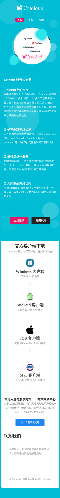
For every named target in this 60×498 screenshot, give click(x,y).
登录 (41, 19)
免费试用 (41, 220)
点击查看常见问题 (30, 422)
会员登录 (19, 220)
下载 (30, 19)
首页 (19, 19)
